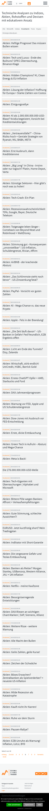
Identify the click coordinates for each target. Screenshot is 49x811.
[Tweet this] (42, 773)
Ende (4, 757)
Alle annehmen (14, 805)
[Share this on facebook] (39, 773)
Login (3, 790)
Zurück (11, 755)
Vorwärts (40, 755)
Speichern (29, 805)
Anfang (4, 755)
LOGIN (20, 3)
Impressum (20, 808)
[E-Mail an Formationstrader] (36, 773)
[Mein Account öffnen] (29, 3)
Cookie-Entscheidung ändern (10, 788)
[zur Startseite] (6, 2)
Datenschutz (28, 808)
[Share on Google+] (45, 773)
